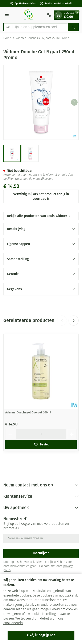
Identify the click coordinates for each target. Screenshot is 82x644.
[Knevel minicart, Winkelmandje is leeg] (58, 15)
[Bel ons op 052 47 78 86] (49, 15)
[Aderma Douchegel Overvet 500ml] (41, 371)
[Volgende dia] (74, 321)
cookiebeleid (13, 623)
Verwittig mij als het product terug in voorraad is (41, 196)
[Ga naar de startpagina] (28, 15)
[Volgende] (74, 102)
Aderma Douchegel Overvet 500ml (28, 412)
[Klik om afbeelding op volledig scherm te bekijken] (41, 102)
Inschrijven (41, 553)
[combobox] (35, 27)
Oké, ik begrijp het (41, 635)
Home (7, 38)
